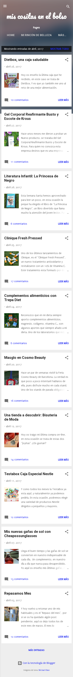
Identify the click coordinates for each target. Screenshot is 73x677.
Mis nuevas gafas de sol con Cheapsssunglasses (27, 533)
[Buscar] (68, 7)
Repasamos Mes (17, 593)
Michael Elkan (44, 670)
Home (11, 35)
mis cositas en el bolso (37, 16)
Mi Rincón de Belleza (36, 35)
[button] (66, 60)
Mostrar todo (59, 48)
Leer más (63, 100)
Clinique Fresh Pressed (23, 238)
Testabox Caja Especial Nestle (28, 474)
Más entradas (36, 650)
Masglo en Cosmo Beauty (25, 357)
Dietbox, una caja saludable (26, 60)
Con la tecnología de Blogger (38, 663)
